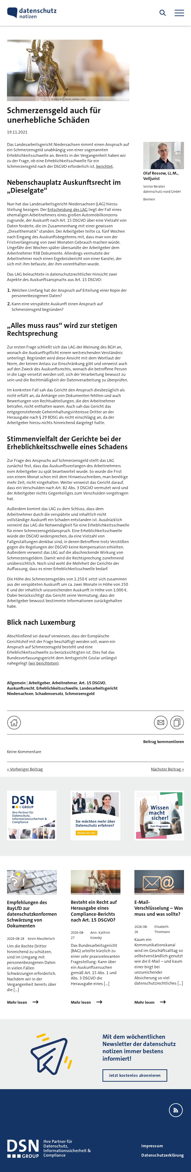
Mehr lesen (17, 1002)
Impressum (152, 1146)
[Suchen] (163, 13)
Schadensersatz (49, 693)
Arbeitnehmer (64, 683)
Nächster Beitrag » (167, 769)
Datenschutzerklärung (162, 1155)
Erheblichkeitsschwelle (57, 688)
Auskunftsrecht (20, 688)
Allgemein (16, 683)
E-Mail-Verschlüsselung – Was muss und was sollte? (158, 908)
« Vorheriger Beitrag (25, 769)
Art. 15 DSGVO (92, 683)
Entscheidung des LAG (68, 209)
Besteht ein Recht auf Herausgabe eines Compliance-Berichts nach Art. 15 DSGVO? (94, 911)
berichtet (104, 166)
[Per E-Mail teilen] (161, 723)
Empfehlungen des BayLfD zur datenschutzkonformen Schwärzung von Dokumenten (32, 914)
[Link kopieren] (177, 723)
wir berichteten (43, 663)
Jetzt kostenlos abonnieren (135, 1075)
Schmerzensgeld (80, 693)
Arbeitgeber (39, 683)
